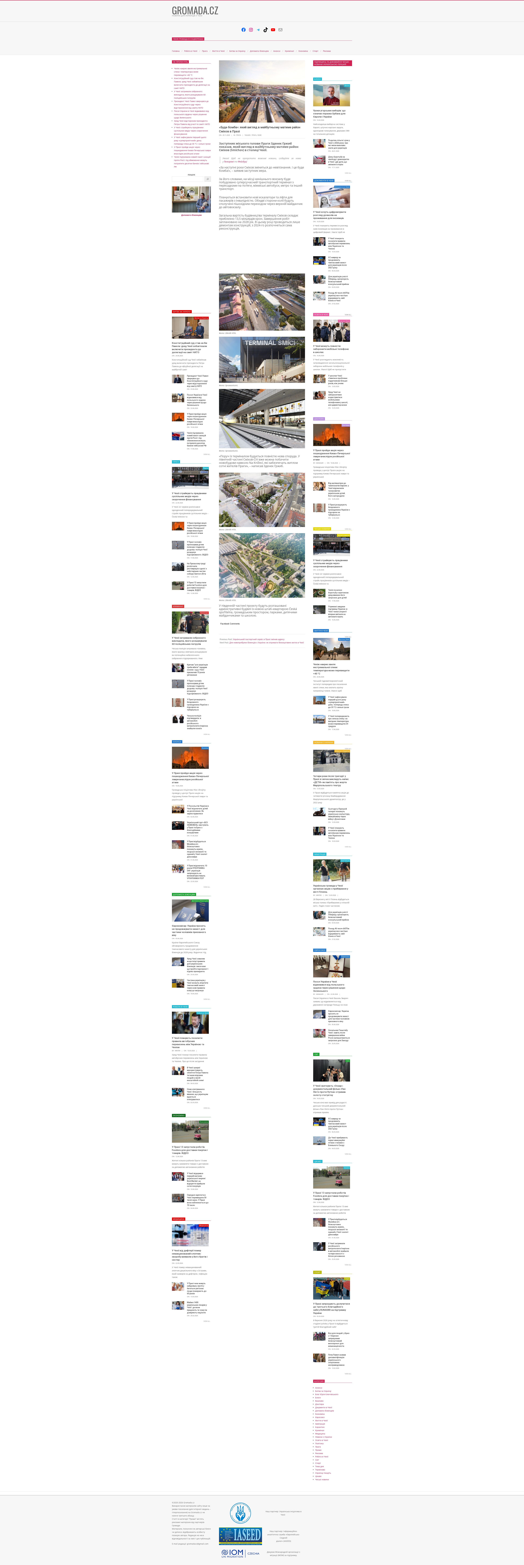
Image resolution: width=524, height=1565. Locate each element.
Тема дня (319, 1466)
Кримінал (204, 613)
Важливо (319, 1401)
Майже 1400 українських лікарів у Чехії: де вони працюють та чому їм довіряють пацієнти (197, 1307)
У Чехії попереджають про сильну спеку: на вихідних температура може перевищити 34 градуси (338, 721)
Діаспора (345, 425)
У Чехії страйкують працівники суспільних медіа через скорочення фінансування (191, 130)
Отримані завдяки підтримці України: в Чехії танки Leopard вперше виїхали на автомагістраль (337, 611)
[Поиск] (208, 179)
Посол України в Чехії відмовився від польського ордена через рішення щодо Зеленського (191, 114)
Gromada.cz (195, 10)
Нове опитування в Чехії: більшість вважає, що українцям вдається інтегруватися (197, 1094)
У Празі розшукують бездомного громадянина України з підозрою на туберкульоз (198, 704)
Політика (319, 1443)
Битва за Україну (201, 318)
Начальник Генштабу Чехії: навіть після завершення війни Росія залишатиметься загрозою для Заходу (339, 1035)
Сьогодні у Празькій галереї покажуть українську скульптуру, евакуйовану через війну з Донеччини (339, 814)
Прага (238, 135)
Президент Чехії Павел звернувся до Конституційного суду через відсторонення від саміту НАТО (191, 104)
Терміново (320, 1469)
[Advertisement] (262, 256)
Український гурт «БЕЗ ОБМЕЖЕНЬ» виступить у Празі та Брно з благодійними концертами (198, 827)
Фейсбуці (242, 161)
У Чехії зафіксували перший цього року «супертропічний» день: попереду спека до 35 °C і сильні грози (192, 140)
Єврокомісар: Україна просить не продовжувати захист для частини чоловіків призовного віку (338, 1016)
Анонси (205, 748)
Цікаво (346, 1168)
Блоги (347, 85)
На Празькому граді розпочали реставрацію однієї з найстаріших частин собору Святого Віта (197, 568)
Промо (318, 1450)
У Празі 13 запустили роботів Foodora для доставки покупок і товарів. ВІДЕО (190, 1150)
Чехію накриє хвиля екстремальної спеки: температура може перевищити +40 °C (190, 71)
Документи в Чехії (342, 187)
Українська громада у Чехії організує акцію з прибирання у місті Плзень (330, 888)
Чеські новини (343, 535)
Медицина (203, 1225)
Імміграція (345, 860)
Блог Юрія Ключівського (326, 1394)
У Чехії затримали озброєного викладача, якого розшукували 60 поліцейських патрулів (190, 94)
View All (207, 454)
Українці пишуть (323, 1473)
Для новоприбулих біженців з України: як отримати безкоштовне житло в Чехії (266, 642)
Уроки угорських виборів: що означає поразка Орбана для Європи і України (329, 113)
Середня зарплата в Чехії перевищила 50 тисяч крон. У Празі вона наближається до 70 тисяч (198, 1200)
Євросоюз (345, 956)
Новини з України (342, 751)
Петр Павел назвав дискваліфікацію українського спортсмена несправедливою (337, 1360)
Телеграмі (229, 161)
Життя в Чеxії (344, 639)
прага (254, 135)
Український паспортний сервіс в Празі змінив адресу (258, 639)
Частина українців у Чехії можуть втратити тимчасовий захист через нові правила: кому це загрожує (197, 985)
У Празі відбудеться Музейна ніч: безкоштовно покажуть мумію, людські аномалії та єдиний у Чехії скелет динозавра (197, 849)
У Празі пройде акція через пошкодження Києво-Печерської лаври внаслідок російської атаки (192, 150)
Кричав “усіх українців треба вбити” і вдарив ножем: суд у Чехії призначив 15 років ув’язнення (197, 670)
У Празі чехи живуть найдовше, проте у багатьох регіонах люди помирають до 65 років (196, 1288)
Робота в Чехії (202, 1013)
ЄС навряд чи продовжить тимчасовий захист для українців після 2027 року (337, 262)
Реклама (319, 1453)
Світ (347, 1061)
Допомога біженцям (200, 901)
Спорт (347, 1279)
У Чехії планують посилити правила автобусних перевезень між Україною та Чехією (339, 243)
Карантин (319, 1427)
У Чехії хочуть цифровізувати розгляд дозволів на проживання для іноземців (329, 215)
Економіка (204, 1122)
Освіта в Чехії (344, 321)
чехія (259, 135)
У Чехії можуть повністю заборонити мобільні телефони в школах (331, 349)
